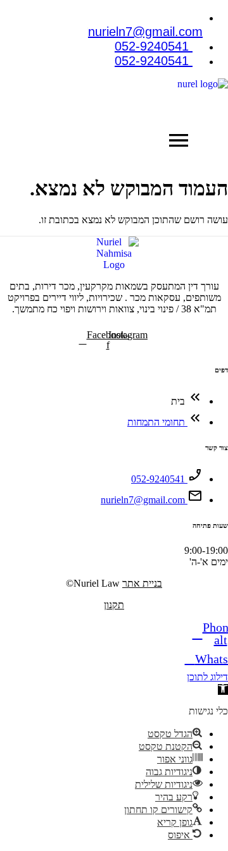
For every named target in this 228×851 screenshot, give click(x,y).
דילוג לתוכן (207, 676)
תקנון (114, 604)
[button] (179, 142)
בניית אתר (142, 583)
